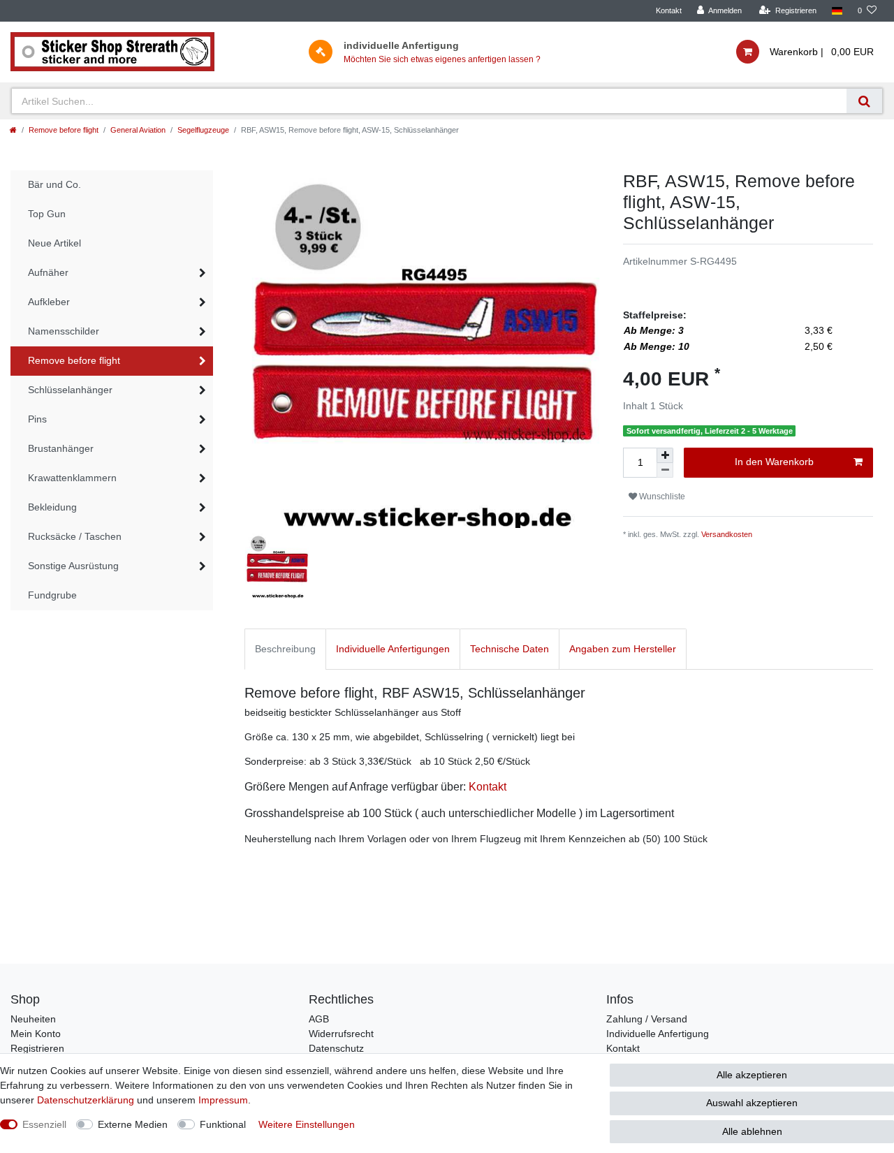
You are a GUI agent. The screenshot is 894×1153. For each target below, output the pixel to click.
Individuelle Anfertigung (657, 1033)
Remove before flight (63, 130)
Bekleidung (52, 507)
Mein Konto (35, 1033)
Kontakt (669, 10)
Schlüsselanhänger (70, 389)
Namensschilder (63, 331)
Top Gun (47, 213)
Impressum (223, 1100)
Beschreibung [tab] (285, 648)
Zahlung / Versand (646, 1019)
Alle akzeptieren (752, 1074)
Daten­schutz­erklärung (85, 1100)
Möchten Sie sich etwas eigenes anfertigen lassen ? (442, 59)
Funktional (223, 1124)
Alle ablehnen (752, 1131)
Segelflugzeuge (203, 130)
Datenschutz (336, 1048)
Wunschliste (661, 496)
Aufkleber (49, 301)
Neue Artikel (54, 243)
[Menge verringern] (665, 470)
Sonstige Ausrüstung (73, 565)
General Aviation (138, 130)
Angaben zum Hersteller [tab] (622, 648)
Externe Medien (133, 1124)
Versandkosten (726, 534)
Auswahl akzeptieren (752, 1102)
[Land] (837, 11)
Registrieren (37, 1048)
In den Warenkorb (774, 461)
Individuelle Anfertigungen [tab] (393, 648)
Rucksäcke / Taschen (75, 536)
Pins (37, 419)
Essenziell (44, 1124)
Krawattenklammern (72, 477)
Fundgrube (52, 595)
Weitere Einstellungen (306, 1124)
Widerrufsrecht (341, 1033)
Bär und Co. (54, 184)
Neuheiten (33, 1019)
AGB (319, 1019)
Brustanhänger (61, 448)
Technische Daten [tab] (509, 648)
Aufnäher (48, 272)
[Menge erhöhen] (665, 455)
